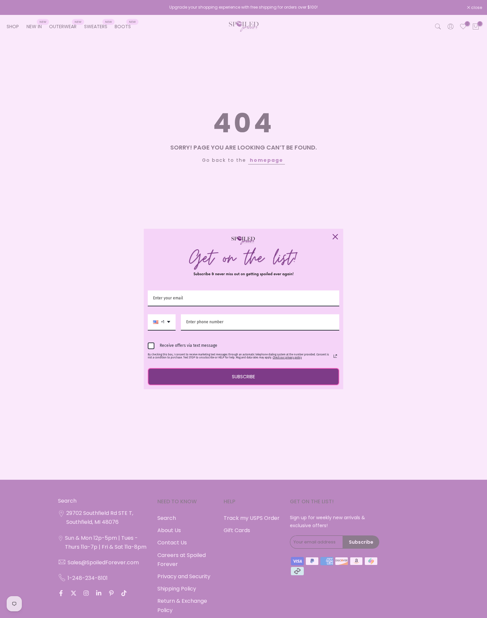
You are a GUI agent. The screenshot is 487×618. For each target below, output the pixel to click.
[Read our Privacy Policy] (335, 356)
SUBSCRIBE (243, 376)
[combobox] (162, 322)
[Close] (335, 237)
